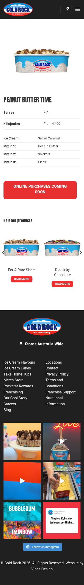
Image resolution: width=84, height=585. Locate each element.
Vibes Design (42, 569)
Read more (21, 279)
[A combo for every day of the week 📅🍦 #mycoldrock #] (61, 441)
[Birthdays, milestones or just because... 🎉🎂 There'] (22, 441)
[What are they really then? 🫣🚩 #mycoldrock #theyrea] (61, 520)
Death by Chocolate (62, 272)
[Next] (80, 262)
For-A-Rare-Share (21, 270)
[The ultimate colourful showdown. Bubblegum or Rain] (22, 520)
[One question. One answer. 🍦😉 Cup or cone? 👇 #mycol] (22, 481)
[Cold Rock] (18, 9)
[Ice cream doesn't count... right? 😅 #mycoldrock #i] (61, 481)
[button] (77, 9)
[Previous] (4, 262)
